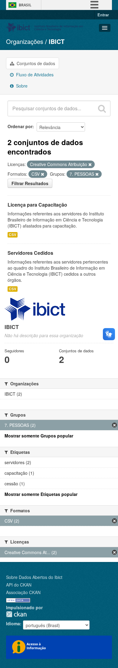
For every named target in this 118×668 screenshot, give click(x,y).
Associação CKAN (23, 592)
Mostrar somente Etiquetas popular (41, 494)
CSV (12, 234)
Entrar (103, 15)
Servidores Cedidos (30, 252)
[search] (102, 108)
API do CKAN (18, 585)
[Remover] (90, 164)
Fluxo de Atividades (34, 74)
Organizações (24, 41)
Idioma (13, 623)
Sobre (21, 86)
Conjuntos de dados (35, 63)
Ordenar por (20, 126)
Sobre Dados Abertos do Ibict (34, 577)
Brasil (25, 5)
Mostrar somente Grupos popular (39, 436)
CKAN (16, 614)
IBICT (56, 41)
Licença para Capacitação (37, 204)
